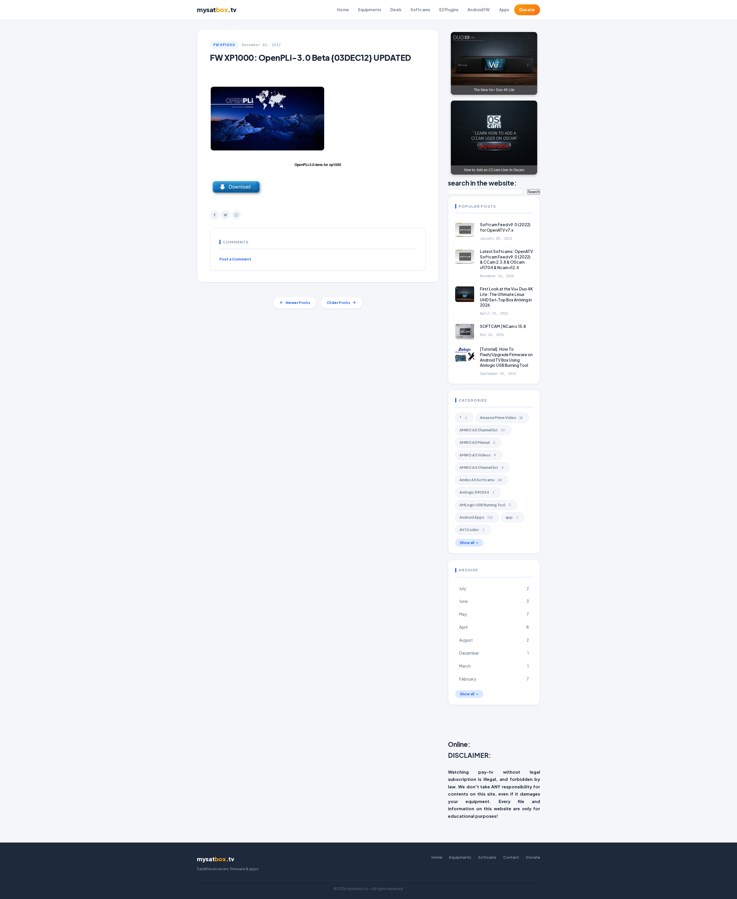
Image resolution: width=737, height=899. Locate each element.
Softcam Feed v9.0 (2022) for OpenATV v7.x (505, 227)
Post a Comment (235, 259)
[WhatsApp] (236, 215)
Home (343, 9)
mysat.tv (217, 9)
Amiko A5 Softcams (480, 479)
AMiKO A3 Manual (477, 442)
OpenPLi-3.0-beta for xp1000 (318, 164)
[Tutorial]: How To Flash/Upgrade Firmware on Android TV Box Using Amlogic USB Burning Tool (506, 357)
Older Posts (338, 302)
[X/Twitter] (225, 215)
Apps (504, 9)
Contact (511, 857)
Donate (527, 9)
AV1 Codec (471, 529)
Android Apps (476, 517)
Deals (395, 9)
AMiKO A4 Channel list (481, 467)
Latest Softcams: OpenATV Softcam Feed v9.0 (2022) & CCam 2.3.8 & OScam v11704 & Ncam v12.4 (506, 259)
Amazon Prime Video (501, 417)
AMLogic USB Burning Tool (485, 505)
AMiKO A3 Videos (477, 455)
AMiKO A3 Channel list (482, 430)
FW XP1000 (224, 45)
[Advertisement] (587, 724)
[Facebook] (214, 215)
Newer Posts (298, 302)
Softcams (420, 9)
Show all (467, 543)
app (512, 517)
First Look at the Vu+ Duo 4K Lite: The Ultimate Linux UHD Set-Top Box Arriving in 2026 (506, 297)
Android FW (479, 9)
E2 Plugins (448, 9)
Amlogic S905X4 (476, 492)
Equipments (369, 9)
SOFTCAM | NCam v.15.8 (503, 326)
